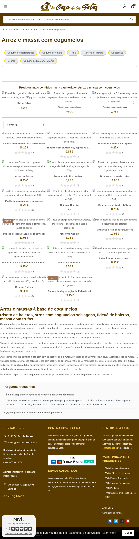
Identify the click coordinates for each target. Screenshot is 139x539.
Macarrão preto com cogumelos (115, 229)
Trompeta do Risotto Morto (69, 176)
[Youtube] (128, 521)
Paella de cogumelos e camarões (24, 201)
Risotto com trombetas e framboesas (24, 143)
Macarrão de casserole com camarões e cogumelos (31, 262)
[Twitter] (116, 521)
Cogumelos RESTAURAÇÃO (38, 60)
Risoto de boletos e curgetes (115, 143)
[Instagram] (122, 521)
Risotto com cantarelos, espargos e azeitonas (73, 147)
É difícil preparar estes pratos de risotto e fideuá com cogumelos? (41, 394)
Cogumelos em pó (52, 52)
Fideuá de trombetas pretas (115, 258)
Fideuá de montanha (69, 262)
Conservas (117, 52)
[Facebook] (110, 521)
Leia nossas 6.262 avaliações (18, 533)
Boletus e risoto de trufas (115, 176)
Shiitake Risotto (69, 205)
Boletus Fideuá (24, 103)
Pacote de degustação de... (115, 107)
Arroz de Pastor (24, 176)
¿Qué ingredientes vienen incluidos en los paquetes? (34, 412)
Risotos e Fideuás (93, 52)
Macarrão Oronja (69, 233)
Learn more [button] (109, 532)
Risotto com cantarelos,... (69, 107)
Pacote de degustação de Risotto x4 (24, 233)
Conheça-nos (13, 496)
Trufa (73, 52)
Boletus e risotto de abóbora (115, 205)
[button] (133, 102)
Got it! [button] (128, 533)
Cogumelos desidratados (20, 52)
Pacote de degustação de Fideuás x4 (69, 291)
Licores (11, 60)
